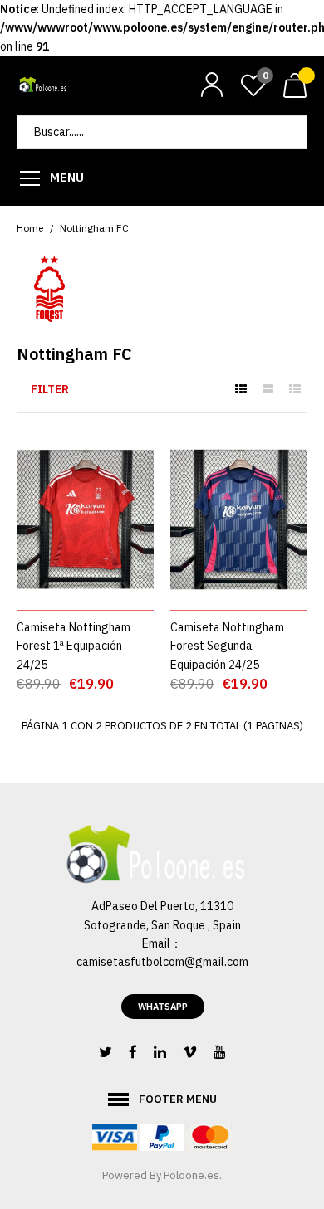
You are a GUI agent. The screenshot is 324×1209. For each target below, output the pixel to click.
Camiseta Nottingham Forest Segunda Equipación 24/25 (227, 646)
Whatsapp (163, 1006)
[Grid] (240, 389)
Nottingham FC (94, 228)
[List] (294, 389)
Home (30, 228)
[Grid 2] (268, 389)
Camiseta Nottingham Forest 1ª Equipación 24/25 (73, 646)
